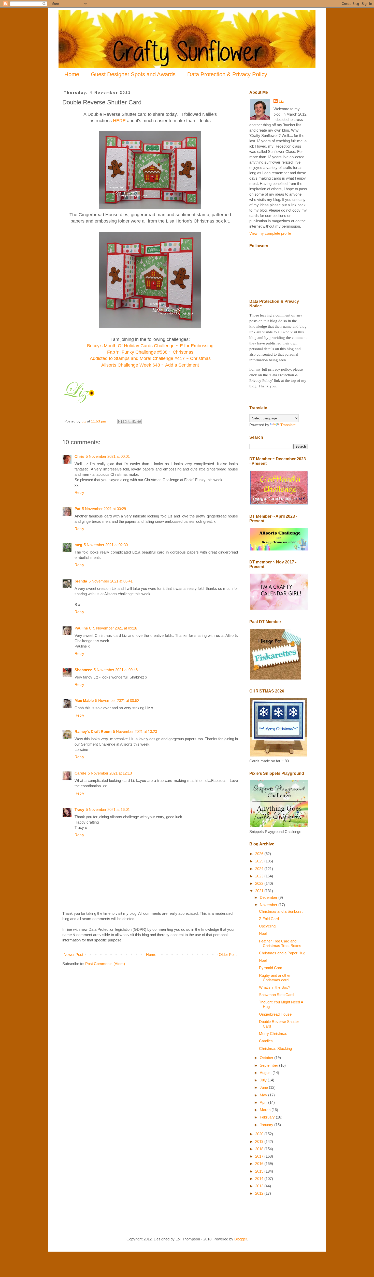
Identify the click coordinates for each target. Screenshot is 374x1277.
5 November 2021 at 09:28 (115, 628)
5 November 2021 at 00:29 (104, 509)
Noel (263, 933)
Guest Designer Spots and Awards (133, 74)
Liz (281, 101)
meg (78, 545)
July (264, 1080)
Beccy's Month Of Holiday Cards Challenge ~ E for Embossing (150, 345)
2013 (259, 1186)
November (269, 905)
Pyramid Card (270, 968)
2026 (259, 854)
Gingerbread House (275, 1014)
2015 (259, 1171)
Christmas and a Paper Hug (282, 953)
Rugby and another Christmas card (275, 977)
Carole (80, 773)
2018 (259, 1149)
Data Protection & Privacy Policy (227, 74)
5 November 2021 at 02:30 (106, 545)
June (264, 1087)
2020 (259, 1134)
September (269, 1065)
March (265, 1110)
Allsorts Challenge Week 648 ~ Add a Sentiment (150, 365)
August (266, 1072)
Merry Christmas (273, 1033)
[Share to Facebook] (134, 421)
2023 (259, 876)
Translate (288, 425)
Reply (79, 492)
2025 (259, 861)
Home (71, 74)
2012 (259, 1193)
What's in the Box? (274, 987)
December (269, 897)
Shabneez (83, 670)
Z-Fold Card (269, 919)
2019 (259, 1141)
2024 (259, 868)
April (264, 1102)
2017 (259, 1156)
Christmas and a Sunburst (281, 911)
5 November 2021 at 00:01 (108, 456)
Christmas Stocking (275, 1048)
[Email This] (119, 421)
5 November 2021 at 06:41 (111, 581)
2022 (259, 883)
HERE (119, 120)
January (267, 1125)
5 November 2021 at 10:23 (135, 731)
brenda (81, 581)
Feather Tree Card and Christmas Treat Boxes (280, 943)
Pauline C (83, 628)
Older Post (228, 954)
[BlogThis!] (124, 421)
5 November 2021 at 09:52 (117, 700)
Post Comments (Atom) (105, 963)
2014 (259, 1178)
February (268, 1117)
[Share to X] (129, 421)
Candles (266, 1041)
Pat (77, 509)
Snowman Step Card (276, 994)
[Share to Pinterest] (139, 421)
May (264, 1095)
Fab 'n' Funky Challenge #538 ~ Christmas (150, 352)
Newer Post (73, 954)
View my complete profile (270, 233)
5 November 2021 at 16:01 (108, 809)
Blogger (240, 1239)
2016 (259, 1163)
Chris (79, 456)
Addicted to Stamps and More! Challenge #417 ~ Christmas (150, 358)
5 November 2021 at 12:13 (110, 773)
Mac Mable (84, 700)
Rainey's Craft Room (93, 731)
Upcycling (267, 926)
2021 (259, 891)
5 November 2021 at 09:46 (116, 670)
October (267, 1057)
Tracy (79, 809)
